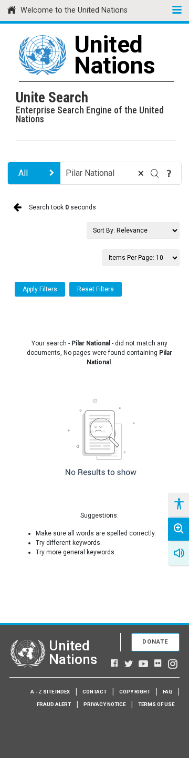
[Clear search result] (140, 173)
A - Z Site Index (50, 691)
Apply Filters (40, 289)
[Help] (169, 173)
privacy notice (104, 704)
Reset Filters (95, 289)
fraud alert (54, 704)
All (23, 173)
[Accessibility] (178, 504)
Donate (155, 641)
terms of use (156, 704)
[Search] (155, 173)
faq (167, 691)
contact (94, 691)
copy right (134, 691)
